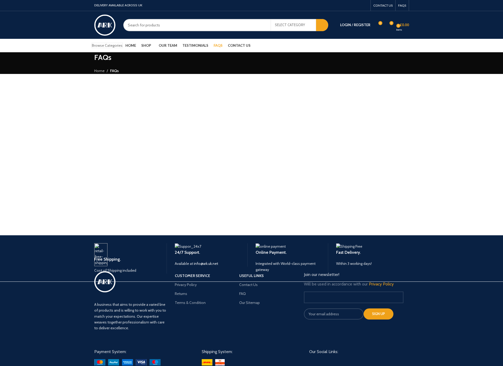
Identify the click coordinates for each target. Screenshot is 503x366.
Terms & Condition (190, 302)
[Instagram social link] (357, 5)
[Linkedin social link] (364, 5)
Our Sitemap (249, 302)
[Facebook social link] (344, 5)
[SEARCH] (322, 25)
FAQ (242, 293)
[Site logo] (104, 24)
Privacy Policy (186, 284)
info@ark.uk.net (206, 263)
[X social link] (351, 5)
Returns (181, 293)
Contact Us (248, 284)
